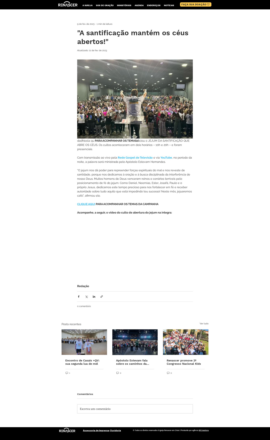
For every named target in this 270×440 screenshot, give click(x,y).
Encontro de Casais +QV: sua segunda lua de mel (82, 362)
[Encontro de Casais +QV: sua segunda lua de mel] (84, 342)
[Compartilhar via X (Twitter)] (86, 296)
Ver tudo (204, 323)
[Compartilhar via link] (101, 296)
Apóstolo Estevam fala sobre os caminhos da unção (132, 362)
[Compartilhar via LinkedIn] (93, 296)
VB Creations (204, 430)
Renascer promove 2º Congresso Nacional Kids (184, 362)
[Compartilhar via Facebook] (78, 296)
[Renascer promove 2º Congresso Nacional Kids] (185, 342)
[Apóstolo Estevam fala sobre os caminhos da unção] (135, 342)
